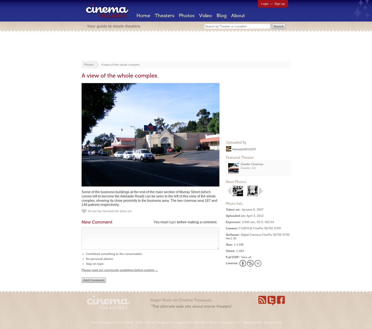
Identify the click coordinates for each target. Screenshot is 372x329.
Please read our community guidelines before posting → (120, 270)
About (238, 16)
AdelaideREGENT (244, 149)
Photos (187, 16)
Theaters (164, 16)
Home (143, 16)
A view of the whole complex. (121, 64)
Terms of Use (273, 322)
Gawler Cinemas (252, 164)
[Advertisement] (186, 46)
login (172, 222)
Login (265, 3)
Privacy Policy (252, 322)
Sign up (279, 3)
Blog (222, 16)
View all (246, 257)
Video (205, 16)
